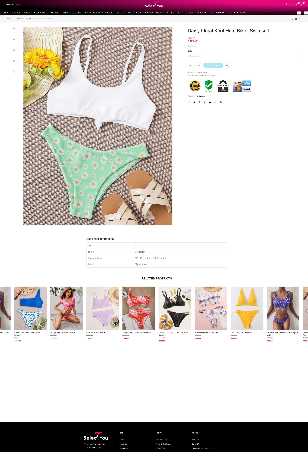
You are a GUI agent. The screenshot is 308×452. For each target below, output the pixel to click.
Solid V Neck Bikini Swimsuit (241, 333)
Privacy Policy (161, 448)
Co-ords (189, 13)
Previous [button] (299, 12)
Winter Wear (135, 13)
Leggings (121, 13)
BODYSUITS (221, 13)
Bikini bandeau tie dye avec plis (206, 333)
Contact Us (124, 448)
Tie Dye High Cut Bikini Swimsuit (62, 333)
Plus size (234, 13)
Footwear (55, 13)
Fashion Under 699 (93, 13)
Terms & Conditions (163, 444)
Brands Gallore (72, 13)
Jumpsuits (201, 13)
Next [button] (306, 12)
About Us (123, 444)
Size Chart (192, 46)
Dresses (109, 13)
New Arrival (163, 13)
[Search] (287, 4)
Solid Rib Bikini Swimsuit (95, 333)
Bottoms (176, 13)
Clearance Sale (11, 13)
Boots (243, 13)
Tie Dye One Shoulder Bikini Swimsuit (136, 333)
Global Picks (41, 13)
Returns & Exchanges (164, 440)
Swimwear (148, 13)
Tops (211, 13)
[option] (11, 13)
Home (9, 19)
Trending (27, 13)
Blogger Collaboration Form (202, 448)
